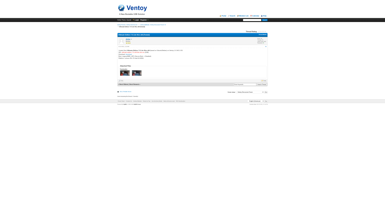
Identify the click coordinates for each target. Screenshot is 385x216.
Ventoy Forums (121, 25)
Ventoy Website (137, 101)
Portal (224, 16)
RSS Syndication (180, 101)
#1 (265, 46)
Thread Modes (263, 34)
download (129, 54)
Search (232, 16)
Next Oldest (123, 84)
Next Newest (134, 84)
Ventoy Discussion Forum (157, 25)
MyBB (125, 104)
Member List (243, 16)
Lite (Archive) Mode (157, 101)
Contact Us (129, 101)
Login (137, 20)
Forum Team (121, 101)
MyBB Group (137, 104)
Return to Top (146, 101)
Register (143, 20)
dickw (128, 39)
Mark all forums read (169, 101)
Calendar (255, 16)
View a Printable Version (125, 91)
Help (264, 16)
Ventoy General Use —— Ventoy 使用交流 (137, 25)
